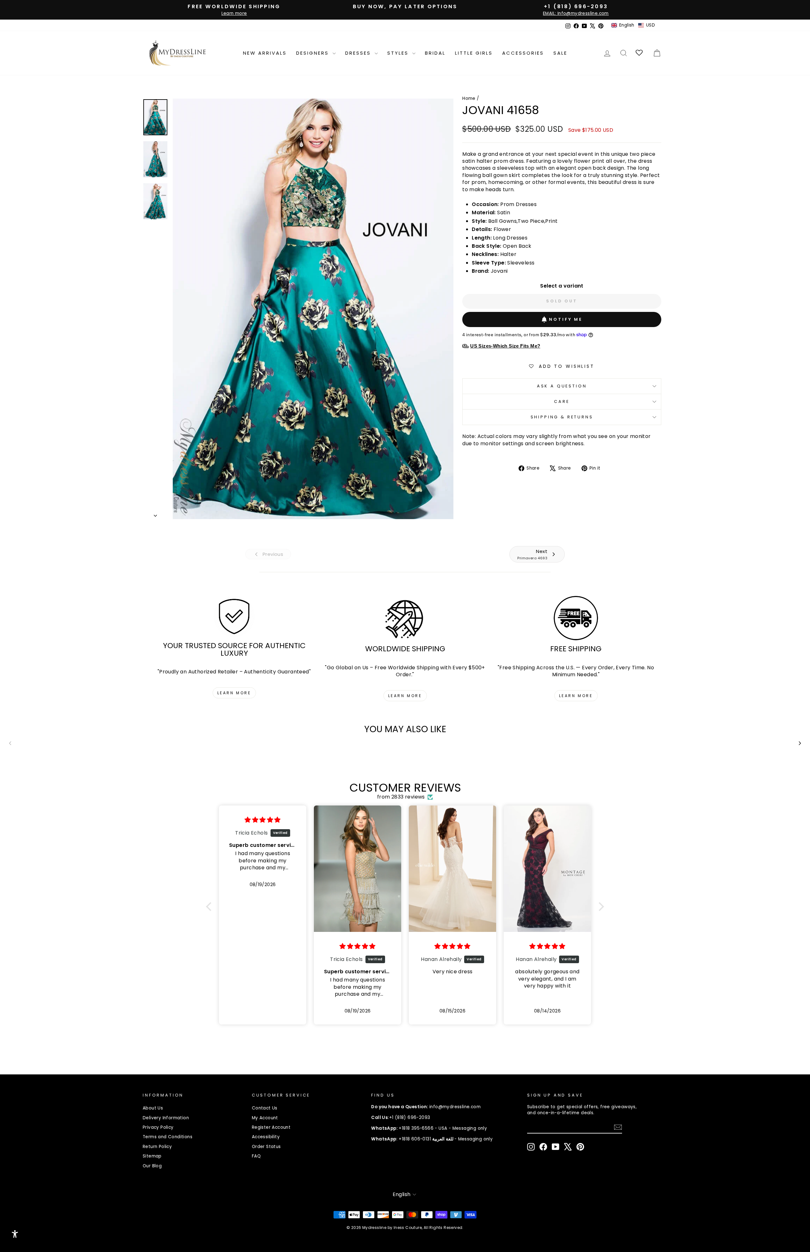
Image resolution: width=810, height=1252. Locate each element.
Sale (560, 53)
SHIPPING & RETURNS (562, 417)
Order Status (266, 1147)
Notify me (566, 319)
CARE (561, 401)
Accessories (523, 53)
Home (469, 98)
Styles (399, 53)
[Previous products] (10, 743)
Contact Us (264, 1108)
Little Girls (474, 53)
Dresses (359, 53)
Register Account (271, 1127)
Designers (313, 53)
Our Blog (152, 1166)
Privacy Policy (158, 1127)
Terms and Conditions (167, 1137)
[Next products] (800, 743)
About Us (153, 1108)
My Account (265, 1118)
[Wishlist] (639, 53)
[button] (633, 25)
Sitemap (152, 1156)
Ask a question (562, 386)
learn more (234, 693)
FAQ (256, 1156)
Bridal (435, 53)
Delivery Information (166, 1118)
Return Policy (157, 1147)
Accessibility (266, 1137)
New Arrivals (265, 53)
